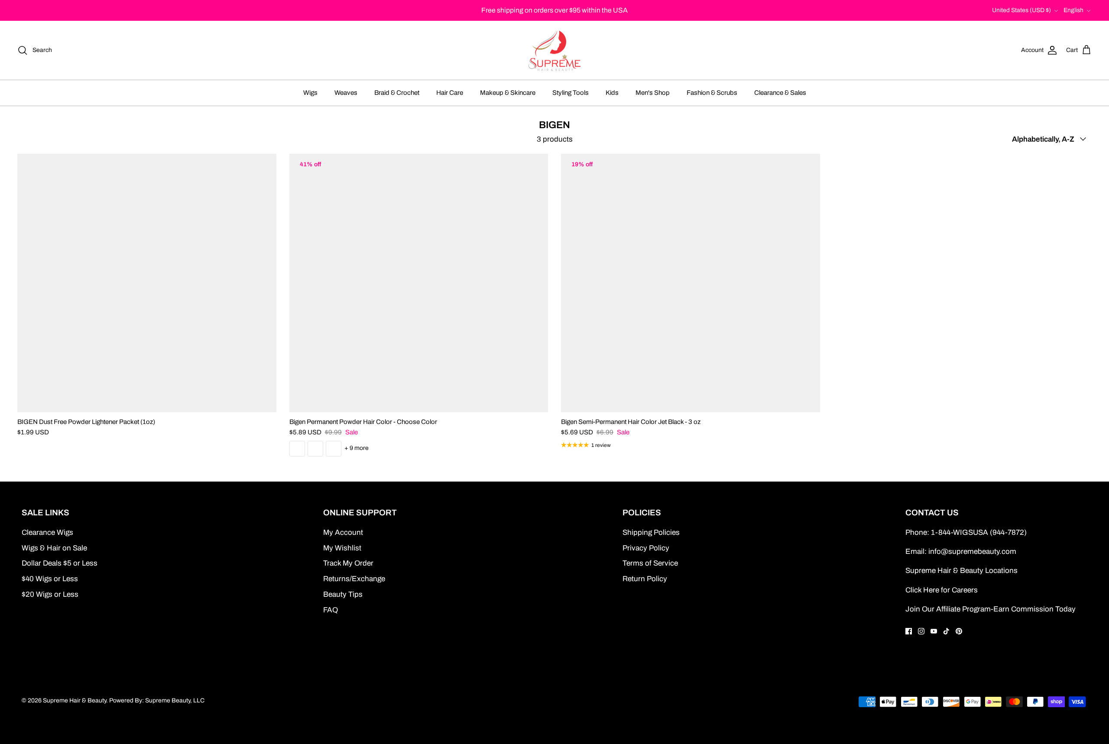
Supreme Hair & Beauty (74, 700)
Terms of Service (650, 563)
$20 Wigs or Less (50, 594)
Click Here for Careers (941, 590)
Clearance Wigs (47, 532)
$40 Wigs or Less (50, 579)
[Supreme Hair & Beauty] (554, 50)
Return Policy (645, 579)
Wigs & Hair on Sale (54, 548)
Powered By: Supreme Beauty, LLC (156, 700)
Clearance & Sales (780, 92)
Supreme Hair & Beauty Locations (961, 570)
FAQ (330, 610)
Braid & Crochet (396, 92)
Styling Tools (570, 92)
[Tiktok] (946, 631)
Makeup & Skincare (507, 92)
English (1073, 10)
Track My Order (348, 563)
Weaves (345, 92)
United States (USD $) (1021, 10)
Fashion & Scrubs (712, 92)
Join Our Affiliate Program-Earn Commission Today (990, 609)
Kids (612, 92)
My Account (343, 532)
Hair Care (449, 92)
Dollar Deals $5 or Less (59, 563)
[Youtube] (934, 631)
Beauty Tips (343, 594)
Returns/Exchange (354, 579)
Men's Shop (653, 92)
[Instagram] (921, 631)
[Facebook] (908, 631)
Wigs (310, 92)
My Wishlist (342, 548)
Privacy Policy (646, 548)
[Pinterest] (959, 631)
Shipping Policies (651, 532)
